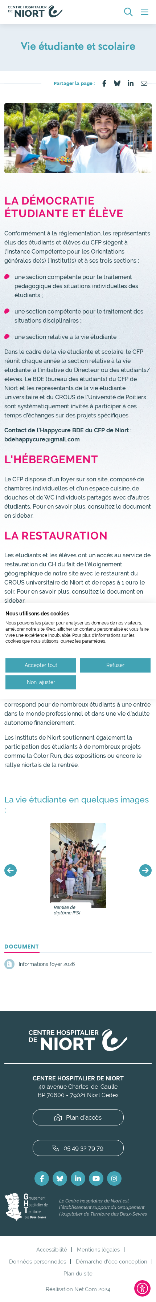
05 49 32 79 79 (83, 1148)
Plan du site (78, 1273)
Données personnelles (37, 1261)
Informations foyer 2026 (47, 964)
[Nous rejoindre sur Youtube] (96, 1178)
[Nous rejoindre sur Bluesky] (60, 1178)
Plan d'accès (84, 1117)
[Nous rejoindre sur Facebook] (41, 1178)
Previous (10, 870)
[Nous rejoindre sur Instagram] (114, 1178)
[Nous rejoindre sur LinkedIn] (78, 1178)
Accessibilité (51, 1249)
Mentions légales (98, 1249)
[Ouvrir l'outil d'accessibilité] (142, 1288)
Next (145, 870)
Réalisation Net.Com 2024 (78, 1289)
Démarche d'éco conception (111, 1261)
